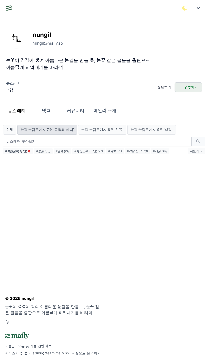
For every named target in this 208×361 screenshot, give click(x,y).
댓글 (46, 110)
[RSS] (7, 322)
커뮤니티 (75, 110)
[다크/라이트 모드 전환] (185, 8)
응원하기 (164, 87)
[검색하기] (198, 141)
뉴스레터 (17, 110)
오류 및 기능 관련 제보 (35, 346)
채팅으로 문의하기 (86, 353)
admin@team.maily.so (51, 353)
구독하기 (191, 87)
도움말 (10, 346)
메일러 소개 (105, 110)
